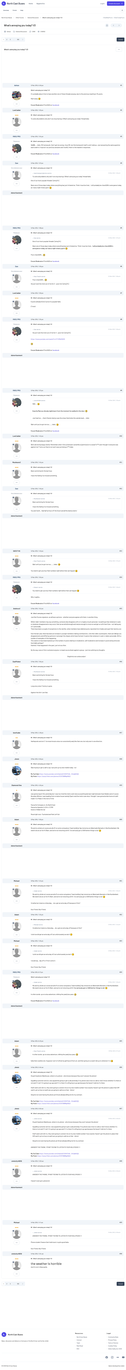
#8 (121, 319)
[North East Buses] (4, 3)
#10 (121, 436)
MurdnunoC (17, 462)
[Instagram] (112, 1357)
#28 (121, 1161)
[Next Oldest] (113, 25)
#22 (121, 914)
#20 (121, 819)
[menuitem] (31, 3)
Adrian (9, 31)
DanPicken (17, 661)
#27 (121, 1108)
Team (78, 1343)
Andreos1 (16, 608)
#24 (121, 972)
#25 (121, 1041)
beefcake (16, 733)
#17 (121, 732)
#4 (121, 163)
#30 (121, 1253)
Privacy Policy (112, 1340)
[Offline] (13, 92)
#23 (121, 941)
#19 (121, 785)
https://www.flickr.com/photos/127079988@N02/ (54, 776)
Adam (16, 819)
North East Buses (15, 1334)
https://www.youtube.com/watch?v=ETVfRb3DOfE (48, 339)
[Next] (23, 39)
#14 (121, 577)
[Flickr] (118, 1357)
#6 (121, 266)
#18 (121, 759)
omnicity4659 (16, 1161)
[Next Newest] (119, 25)
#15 (121, 608)
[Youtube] (123, 1357)
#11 (121, 462)
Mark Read (80, 1346)
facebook (55, 105)
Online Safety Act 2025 (115, 1349)
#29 (121, 1222)
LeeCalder (17, 110)
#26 (121, 1067)
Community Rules (113, 1337)
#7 (121, 293)
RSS (78, 1349)
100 (18, 39)
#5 (121, 228)
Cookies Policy (112, 1346)
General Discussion (21, 31)
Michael (16, 881)
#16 (121, 661)
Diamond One (17, 785)
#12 (121, 488)
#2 (121, 110)
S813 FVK (16, 551)
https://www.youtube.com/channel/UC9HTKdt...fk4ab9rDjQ (59, 774)
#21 (121, 881)
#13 (121, 551)
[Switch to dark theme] (122, 10)
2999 (33, 31)
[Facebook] (107, 1357)
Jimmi (16, 759)
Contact (79, 1340)
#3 (121, 136)
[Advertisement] (63, 68)
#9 (121, 390)
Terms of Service (113, 1343)
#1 (121, 85)
